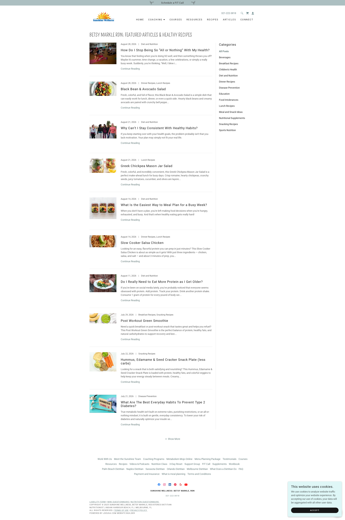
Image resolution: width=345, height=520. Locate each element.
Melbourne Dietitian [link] (197, 469)
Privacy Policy (138, 510)
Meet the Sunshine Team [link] (127, 459)
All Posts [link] (224, 51)
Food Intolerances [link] (228, 99)
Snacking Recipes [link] (228, 124)
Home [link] (140, 19)
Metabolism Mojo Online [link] (179, 459)
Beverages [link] (224, 57)
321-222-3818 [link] (228, 13)
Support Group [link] (192, 464)
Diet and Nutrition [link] (228, 75)
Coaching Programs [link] (153, 459)
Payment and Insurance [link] (147, 474)
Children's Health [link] (228, 69)
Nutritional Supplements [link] (232, 118)
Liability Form (97, 502)
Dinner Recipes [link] (227, 81)
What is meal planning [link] (173, 474)
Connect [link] (246, 19)
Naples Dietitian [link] (134, 469)
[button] (253, 13)
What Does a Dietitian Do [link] (223, 469)
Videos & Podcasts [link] (139, 464)
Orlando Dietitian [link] (176, 469)
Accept (315, 510)
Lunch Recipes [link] (227, 105)
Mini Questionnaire (118, 502)
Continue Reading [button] (130, 68)
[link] (103, 15)
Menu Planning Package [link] (207, 459)
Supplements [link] (219, 464)
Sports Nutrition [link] (227, 130)
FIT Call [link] (206, 464)
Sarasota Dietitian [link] (155, 469)
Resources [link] (195, 19)
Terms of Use (121, 510)
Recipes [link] (213, 19)
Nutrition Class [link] (159, 464)
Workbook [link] (234, 464)
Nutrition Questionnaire (145, 502)
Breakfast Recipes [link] (228, 63)
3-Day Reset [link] (175, 464)
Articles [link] (229, 19)
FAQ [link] (241, 469)
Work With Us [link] (105, 459)
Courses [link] (176, 19)
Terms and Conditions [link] (199, 474)
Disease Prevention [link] (229, 87)
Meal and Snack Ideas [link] (231, 112)
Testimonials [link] (229, 459)
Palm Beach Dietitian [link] (113, 469)
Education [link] (224, 93)
